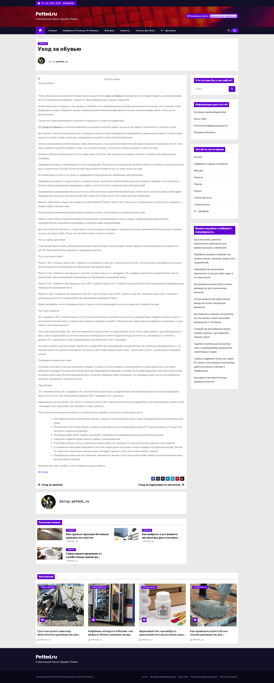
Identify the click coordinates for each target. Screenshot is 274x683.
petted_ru (62, 61)
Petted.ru (46, 14)
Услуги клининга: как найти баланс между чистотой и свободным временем (212, 303)
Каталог (198, 157)
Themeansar (87, 676)
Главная (52, 30)
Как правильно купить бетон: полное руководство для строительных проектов (213, 288)
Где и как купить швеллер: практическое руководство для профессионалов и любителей (210, 243)
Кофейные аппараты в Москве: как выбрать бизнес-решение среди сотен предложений (214, 258)
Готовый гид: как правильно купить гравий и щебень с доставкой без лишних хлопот (212, 333)
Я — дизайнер (168, 30)
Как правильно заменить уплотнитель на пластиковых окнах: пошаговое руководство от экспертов (214, 318)
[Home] (40, 30)
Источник (43, 472)
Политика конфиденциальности (210, 125)
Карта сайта (200, 118)
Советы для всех (145, 30)
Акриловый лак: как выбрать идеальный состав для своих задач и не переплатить (213, 273)
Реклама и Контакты (204, 132)
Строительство (202, 204)
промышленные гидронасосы (223, 16)
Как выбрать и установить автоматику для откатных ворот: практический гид (160, 538)
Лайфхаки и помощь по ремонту (80, 30)
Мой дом (109, 30)
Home (145, 676)
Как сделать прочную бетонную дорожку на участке (87, 536)
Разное (198, 191)
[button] (228, 30)
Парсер (198, 184)
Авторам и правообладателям (210, 112)
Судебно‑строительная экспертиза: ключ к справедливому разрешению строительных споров (213, 348)
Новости (125, 30)
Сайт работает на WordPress (49, 676)
